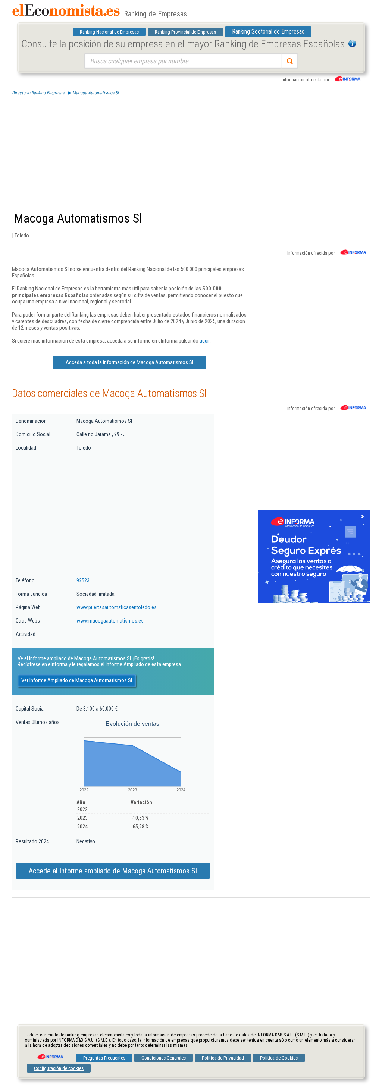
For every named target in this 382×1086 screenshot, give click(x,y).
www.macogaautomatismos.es (110, 621)
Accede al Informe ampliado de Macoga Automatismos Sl (113, 870)
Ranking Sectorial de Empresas (268, 31)
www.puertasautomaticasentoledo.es (116, 607)
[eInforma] (49, 1054)
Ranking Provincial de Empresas (185, 32)
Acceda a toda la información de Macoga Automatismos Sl (129, 362)
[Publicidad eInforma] (314, 601)
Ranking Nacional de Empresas (109, 32)
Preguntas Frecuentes (104, 1058)
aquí (205, 340)
